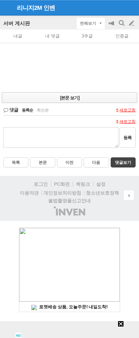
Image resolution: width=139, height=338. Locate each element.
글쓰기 (132, 23)
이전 (69, 162)
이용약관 (29, 193)
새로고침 (127, 110)
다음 (96, 162)
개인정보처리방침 (62, 193)
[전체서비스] (131, 7)
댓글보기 (123, 162)
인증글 (122, 35)
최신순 (43, 110)
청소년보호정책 (102, 193)
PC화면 (62, 184)
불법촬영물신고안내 (69, 200)
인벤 (49, 7)
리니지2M (29, 7)
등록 (127, 137)
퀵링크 (83, 184)
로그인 (41, 184)
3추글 (87, 35)
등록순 (27, 110)
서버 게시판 (16, 23)
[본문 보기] (69, 97)
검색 (122, 26)
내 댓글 (52, 35)
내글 (17, 35)
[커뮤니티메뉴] (7, 7)
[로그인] (119, 7)
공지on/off (112, 26)
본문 (43, 162)
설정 (101, 184)
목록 (16, 162)
